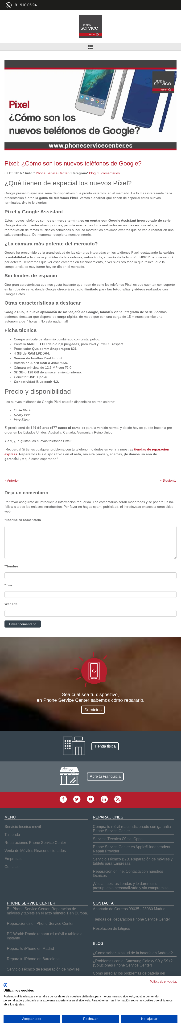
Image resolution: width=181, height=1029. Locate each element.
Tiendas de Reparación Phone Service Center (131, 919)
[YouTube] (90, 802)
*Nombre (11, 566)
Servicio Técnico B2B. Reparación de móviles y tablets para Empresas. (133, 861)
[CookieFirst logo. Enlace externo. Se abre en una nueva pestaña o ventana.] (5, 985)
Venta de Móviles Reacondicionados (35, 851)
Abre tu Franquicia (105, 776)
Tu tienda (12, 835)
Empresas (12, 859)
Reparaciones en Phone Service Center (40, 924)
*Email (9, 585)
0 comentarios (109, 173)
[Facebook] (63, 802)
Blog (92, 173)
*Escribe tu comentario (22, 520)
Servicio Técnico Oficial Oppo (118, 839)
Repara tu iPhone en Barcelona (33, 959)
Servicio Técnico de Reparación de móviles (43, 969)
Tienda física (105, 746)
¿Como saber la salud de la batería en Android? (133, 953)
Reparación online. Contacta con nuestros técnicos (128, 873)
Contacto (12, 867)
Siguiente (168, 480)
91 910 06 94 (26, 5)
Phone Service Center (52, 173)
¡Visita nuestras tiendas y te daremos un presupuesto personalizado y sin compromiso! (131, 886)
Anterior (11, 480)
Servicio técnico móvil (22, 827)
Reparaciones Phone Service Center (35, 843)
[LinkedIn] (104, 802)
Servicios (93, 709)
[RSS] (118, 802)
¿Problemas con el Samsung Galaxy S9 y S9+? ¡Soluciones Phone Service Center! (133, 963)
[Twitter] (77, 802)
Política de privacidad (163, 981)
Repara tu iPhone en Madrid (30, 948)
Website (10, 604)
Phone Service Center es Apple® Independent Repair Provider (131, 849)
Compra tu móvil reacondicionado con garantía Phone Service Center (132, 829)
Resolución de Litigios (111, 928)
